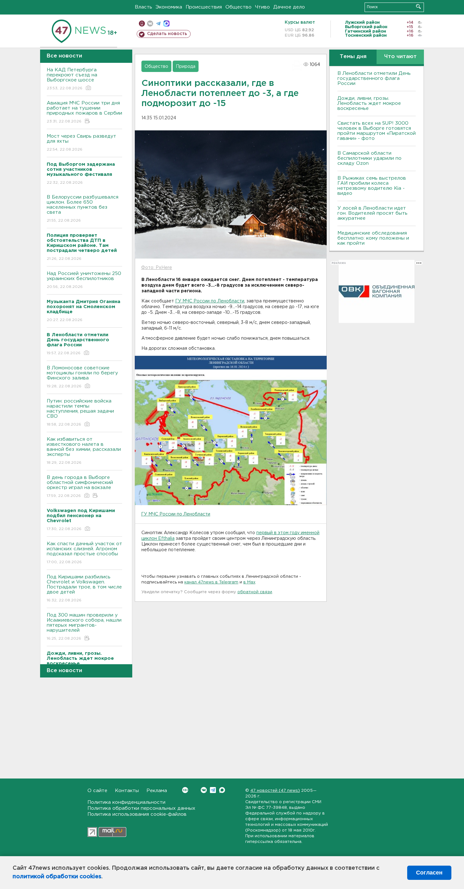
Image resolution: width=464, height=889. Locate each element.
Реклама (156, 791)
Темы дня (353, 56)
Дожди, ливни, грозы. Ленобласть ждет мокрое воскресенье (369, 103)
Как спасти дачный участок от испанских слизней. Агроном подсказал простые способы (84, 553)
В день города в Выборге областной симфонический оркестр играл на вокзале (80, 486)
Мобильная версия (142, 24)
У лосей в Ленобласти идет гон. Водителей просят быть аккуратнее (372, 213)
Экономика (169, 7)
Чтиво (262, 7)
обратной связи (254, 592)
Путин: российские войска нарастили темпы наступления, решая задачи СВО (80, 412)
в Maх (249, 582)
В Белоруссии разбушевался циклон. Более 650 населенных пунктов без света (82, 208)
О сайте (97, 791)
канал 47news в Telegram (211, 582)
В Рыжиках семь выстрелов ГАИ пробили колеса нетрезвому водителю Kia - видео (371, 185)
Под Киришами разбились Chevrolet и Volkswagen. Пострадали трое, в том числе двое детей (84, 588)
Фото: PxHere (156, 268)
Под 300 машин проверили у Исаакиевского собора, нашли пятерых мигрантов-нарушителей (84, 626)
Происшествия (204, 7)
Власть (143, 7)
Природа (185, 67)
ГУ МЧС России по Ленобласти (209, 301)
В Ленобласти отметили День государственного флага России (374, 78)
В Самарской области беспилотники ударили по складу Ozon (369, 158)
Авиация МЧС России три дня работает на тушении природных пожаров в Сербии (84, 112)
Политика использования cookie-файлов (137, 814)
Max (222, 790)
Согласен (429, 872)
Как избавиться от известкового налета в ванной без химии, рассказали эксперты (84, 450)
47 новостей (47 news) (275, 790)
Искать (418, 6)
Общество (238, 7)
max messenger (167, 24)
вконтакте (150, 24)
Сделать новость (167, 34)
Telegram (213, 790)
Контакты (127, 791)
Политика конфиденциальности (126, 802)
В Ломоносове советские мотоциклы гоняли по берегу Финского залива (82, 377)
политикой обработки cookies (57, 876)
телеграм (158, 24)
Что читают (400, 56)
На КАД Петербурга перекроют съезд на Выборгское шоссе (72, 79)
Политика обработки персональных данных (141, 808)
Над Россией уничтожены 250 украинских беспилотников (84, 280)
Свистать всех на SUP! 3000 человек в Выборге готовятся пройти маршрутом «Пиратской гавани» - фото (376, 130)
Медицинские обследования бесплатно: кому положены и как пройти (373, 238)
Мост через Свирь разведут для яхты (81, 142)
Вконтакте (204, 790)
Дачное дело (289, 7)
